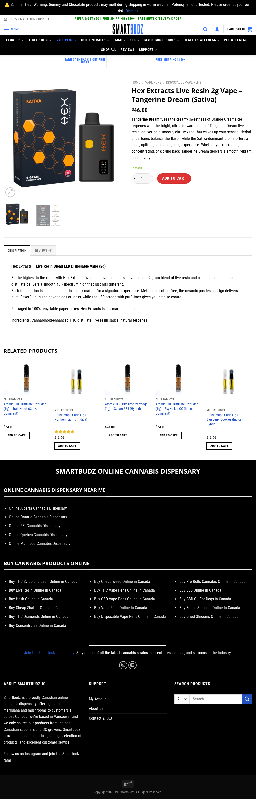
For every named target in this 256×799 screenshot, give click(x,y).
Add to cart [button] (17, 435)
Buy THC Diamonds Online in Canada (38, 616)
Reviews (127, 50)
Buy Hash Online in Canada (31, 599)
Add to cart (174, 178)
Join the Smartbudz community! (50, 652)
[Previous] (12, 138)
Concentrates (93, 40)
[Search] (205, 29)
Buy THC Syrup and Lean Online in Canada (43, 581)
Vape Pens (65, 40)
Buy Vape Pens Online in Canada (120, 607)
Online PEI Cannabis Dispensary (34, 525)
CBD (133, 40)
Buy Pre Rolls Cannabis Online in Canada (213, 581)
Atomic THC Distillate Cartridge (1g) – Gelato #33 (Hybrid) (126, 406)
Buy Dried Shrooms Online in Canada (209, 616)
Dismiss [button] (132, 11)
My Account (98, 699)
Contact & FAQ (100, 718)
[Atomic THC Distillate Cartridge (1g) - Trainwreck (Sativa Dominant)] (27, 377)
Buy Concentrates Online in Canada (37, 625)
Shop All (108, 50)
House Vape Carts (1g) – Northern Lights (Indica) (71, 417)
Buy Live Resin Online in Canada (35, 590)
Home (136, 82)
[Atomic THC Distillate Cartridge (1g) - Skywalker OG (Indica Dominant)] (179, 377)
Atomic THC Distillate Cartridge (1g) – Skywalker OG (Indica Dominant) (177, 409)
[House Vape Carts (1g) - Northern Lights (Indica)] (77, 383)
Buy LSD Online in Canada (201, 590)
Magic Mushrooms (160, 40)
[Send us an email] (132, 665)
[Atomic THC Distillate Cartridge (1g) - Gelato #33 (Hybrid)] (128, 377)
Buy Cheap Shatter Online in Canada (38, 607)
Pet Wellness (235, 40)
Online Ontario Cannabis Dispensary (38, 517)
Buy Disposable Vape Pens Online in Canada (130, 616)
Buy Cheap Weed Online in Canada (122, 581)
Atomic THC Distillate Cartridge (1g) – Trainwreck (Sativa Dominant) (25, 409)
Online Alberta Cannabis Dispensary (38, 508)
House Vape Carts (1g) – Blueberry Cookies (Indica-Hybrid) (224, 419)
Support (146, 50)
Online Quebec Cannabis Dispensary (38, 534)
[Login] (217, 29)
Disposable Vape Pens (183, 82)
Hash (118, 40)
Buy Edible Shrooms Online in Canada (210, 607)
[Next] (115, 138)
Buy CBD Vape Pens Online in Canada (124, 599)
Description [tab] (17, 250)
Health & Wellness (200, 40)
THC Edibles (39, 40)
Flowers (13, 40)
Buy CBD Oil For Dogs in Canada (205, 599)
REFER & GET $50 (86, 18)
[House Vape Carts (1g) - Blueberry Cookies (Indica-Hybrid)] (229, 383)
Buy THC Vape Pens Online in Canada (124, 590)
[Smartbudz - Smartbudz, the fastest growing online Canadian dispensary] (128, 29)
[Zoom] (10, 192)
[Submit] (247, 699)
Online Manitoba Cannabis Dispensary (39, 543)
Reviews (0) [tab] (43, 250)
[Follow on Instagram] (123, 665)
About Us (96, 708)
